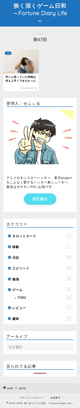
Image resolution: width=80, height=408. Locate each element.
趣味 (41, 318)
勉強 (41, 279)
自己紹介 (40, 199)
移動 (41, 247)
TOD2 (43, 297)
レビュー (41, 308)
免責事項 (55, 398)
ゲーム (41, 290)
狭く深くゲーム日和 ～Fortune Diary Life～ (42, 13)
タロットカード (41, 236)
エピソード (41, 268)
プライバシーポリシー (31, 398)
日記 (41, 257)
